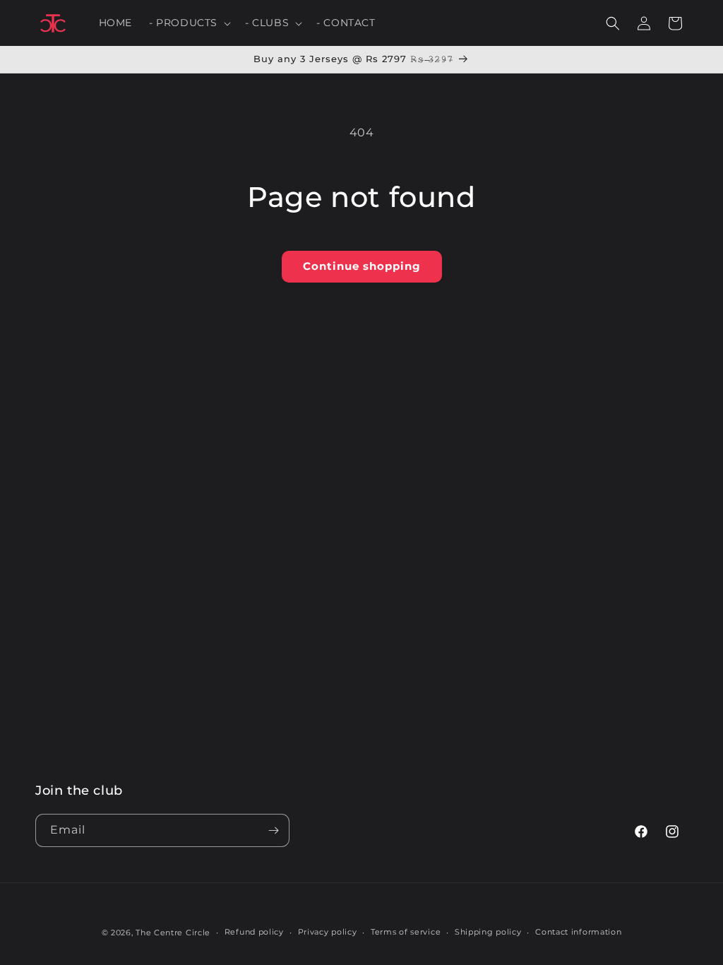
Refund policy (254, 932)
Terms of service (406, 932)
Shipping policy (488, 932)
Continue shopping (362, 266)
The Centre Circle (173, 932)
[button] (189, 22)
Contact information (578, 932)
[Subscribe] (273, 830)
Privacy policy (327, 932)
